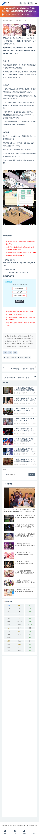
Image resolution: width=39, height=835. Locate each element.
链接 (28, 357)
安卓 (19, 628)
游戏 (15, 352)
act (9, 605)
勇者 (30, 621)
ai (29, 605)
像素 (8, 621)
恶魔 (30, 631)
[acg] (3, 14)
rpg (9, 618)
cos (30, 608)
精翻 (19, 644)
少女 (8, 631)
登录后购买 (19, 301)
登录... (6, 474)
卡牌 (8, 624)
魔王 (30, 650)
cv (8, 611)
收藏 (14, 357)
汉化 (30, 634)
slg (5, 352)
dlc (30, 611)
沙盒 (19, 637)
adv (19, 605)
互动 (30, 618)
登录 (31, 3)
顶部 (34, 833)
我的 (24, 833)
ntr (19, 615)
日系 (19, 634)
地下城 (30, 624)
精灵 (8, 644)
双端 (19, 624)
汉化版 (9, 637)
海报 (21, 357)
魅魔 (30, 647)
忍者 (19, 631)
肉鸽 (30, 644)
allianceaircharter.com (19, 825)
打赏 (7, 357)
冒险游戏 (19, 621)
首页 (12, 20)
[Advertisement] (19, 736)
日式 (8, 634)
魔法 (19, 650)
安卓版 (16, 393)
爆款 (8, 641)
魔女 (8, 650)
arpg (9, 608)
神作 (30, 641)
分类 (14, 833)
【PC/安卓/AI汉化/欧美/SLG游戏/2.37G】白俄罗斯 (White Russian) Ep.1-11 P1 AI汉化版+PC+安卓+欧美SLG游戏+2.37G (19, 511)
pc (30, 615)
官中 (9, 352)
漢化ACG (8, 14)
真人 (19, 641)
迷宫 (19, 647)
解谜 (8, 647)
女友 (8, 628)
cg (19, 608)
